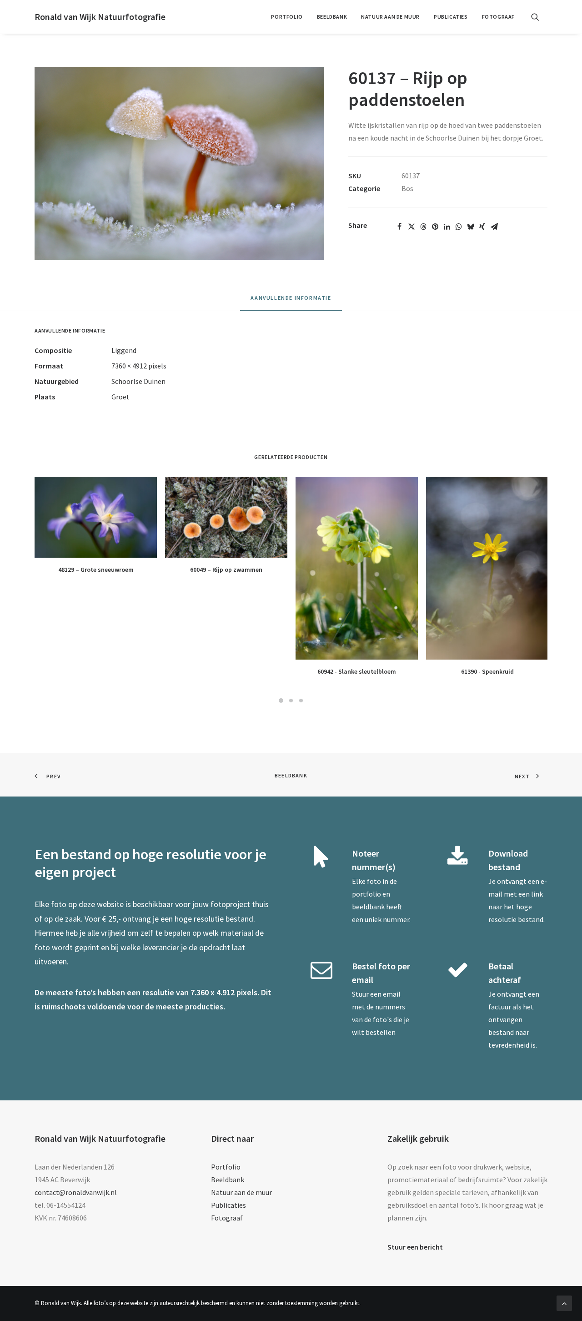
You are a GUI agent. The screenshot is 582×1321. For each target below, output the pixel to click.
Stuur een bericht (415, 1246)
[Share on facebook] (399, 226)
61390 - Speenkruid (487, 671)
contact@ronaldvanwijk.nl (76, 1192)
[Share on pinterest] (435, 226)
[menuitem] (287, 17)
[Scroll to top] (564, 1302)
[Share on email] (494, 226)
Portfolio (286, 16)
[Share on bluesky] (470, 226)
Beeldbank (332, 16)
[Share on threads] (423, 226)
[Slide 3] (301, 700)
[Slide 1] (281, 700)
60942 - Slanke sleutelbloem (356, 671)
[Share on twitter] (411, 226)
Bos (407, 188)
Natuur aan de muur (390, 16)
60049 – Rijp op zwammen (226, 569)
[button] (539, 17)
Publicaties (451, 16)
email (392, 993)
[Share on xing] (482, 226)
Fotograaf (498, 16)
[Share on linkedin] (447, 226)
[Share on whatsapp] (458, 226)
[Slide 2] (291, 700)
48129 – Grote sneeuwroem (96, 569)
